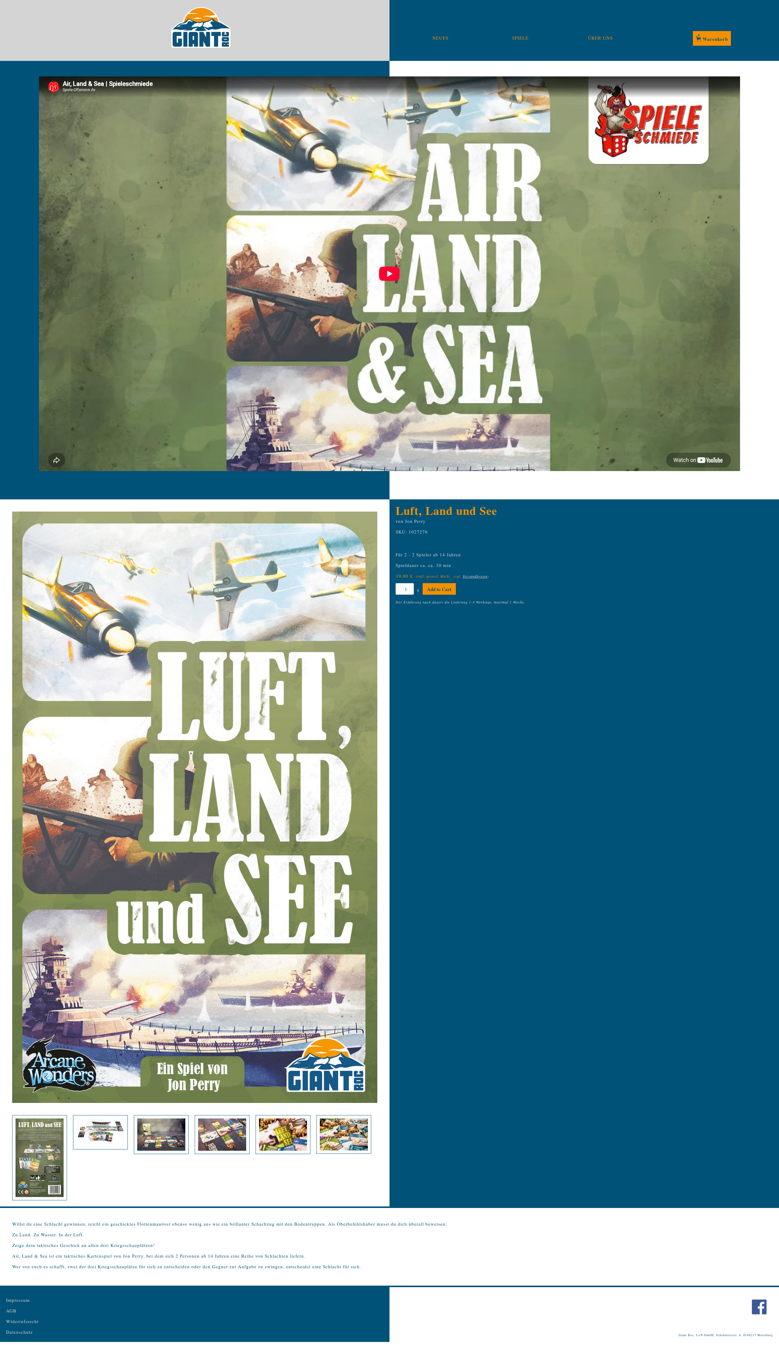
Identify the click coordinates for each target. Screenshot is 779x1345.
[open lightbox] (194, 807)
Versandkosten (475, 576)
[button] (712, 38)
